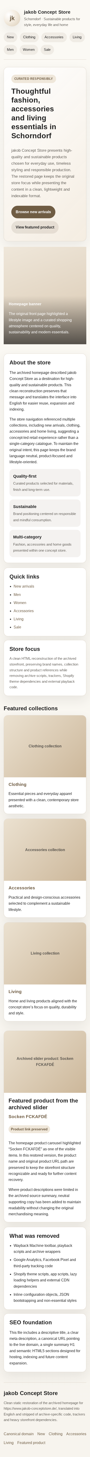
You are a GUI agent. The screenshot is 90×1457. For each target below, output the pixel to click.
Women (29, 49)
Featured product (31, 1443)
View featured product (35, 227)
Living (77, 37)
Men (10, 49)
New (10, 37)
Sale (47, 49)
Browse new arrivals (33, 212)
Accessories (54, 37)
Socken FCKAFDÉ (28, 1116)
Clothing (29, 37)
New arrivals (24, 586)
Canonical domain (19, 1434)
